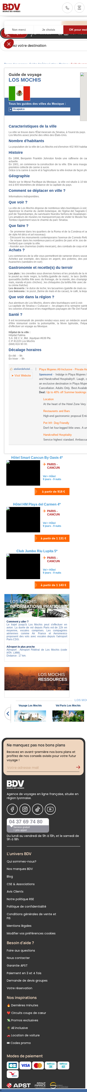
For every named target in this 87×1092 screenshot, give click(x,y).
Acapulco (18, 109)
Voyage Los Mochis (30, 705)
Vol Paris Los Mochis (68, 705)
